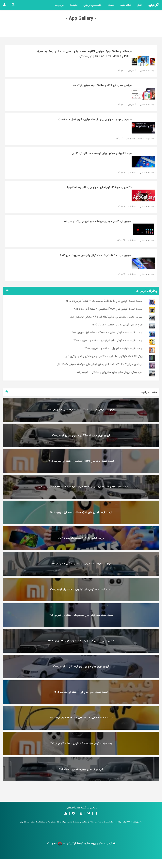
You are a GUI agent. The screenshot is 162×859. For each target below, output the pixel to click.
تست (111, 5)
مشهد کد (51, 843)
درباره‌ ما (59, 5)
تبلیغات (73, 5)
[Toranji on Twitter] (88, 813)
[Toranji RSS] (65, 813)
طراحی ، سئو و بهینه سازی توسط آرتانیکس (89, 843)
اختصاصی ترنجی (92, 5)
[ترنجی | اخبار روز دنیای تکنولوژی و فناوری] (153, 5)
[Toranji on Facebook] (96, 813)
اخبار (139, 5)
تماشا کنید (125, 5)
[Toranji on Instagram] (80, 813)
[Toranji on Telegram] (73, 813)
